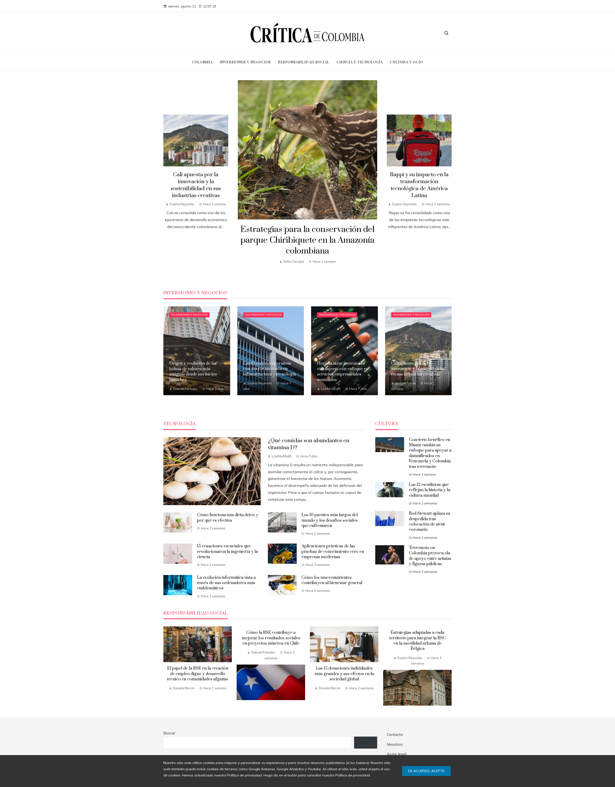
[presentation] (167, 666)
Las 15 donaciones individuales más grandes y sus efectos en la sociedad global (344, 674)
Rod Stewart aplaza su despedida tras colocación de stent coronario (429, 521)
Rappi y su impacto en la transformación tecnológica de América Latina (419, 185)
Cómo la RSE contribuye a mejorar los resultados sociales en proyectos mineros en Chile (271, 638)
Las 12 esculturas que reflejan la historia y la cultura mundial (429, 490)
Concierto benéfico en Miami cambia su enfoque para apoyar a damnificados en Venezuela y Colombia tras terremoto (430, 453)
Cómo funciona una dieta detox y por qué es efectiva (227, 517)
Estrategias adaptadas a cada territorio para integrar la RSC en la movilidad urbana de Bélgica (417, 640)
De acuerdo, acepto (426, 771)
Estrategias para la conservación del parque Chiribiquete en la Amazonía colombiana (307, 240)
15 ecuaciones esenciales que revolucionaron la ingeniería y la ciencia (227, 552)
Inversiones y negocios (189, 314)
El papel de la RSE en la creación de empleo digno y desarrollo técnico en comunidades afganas (197, 674)
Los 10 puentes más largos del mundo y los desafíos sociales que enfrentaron (329, 520)
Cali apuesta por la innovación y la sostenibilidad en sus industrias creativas (196, 185)
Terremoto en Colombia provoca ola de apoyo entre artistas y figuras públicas (430, 556)
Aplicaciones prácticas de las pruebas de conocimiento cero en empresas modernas (332, 552)
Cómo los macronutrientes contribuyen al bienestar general (331, 580)
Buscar (169, 733)
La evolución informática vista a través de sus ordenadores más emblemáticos (226, 583)
